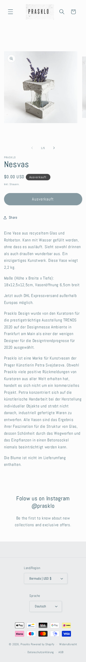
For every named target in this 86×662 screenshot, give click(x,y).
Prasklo (25, 644)
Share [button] (13, 217)
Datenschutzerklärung (40, 652)
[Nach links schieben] (32, 148)
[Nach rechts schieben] (54, 148)
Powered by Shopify (42, 644)
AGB (61, 652)
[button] (10, 11)
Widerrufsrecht (68, 644)
